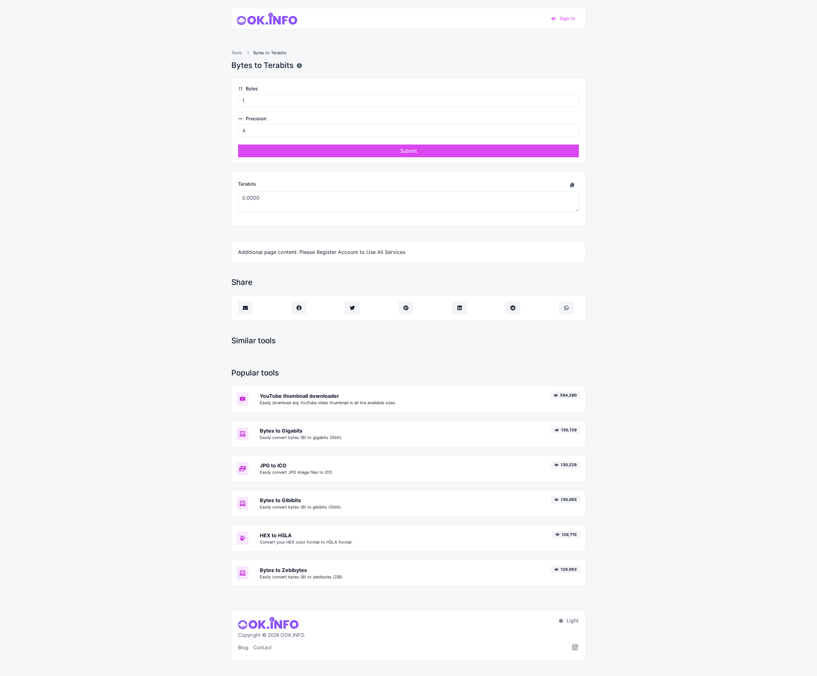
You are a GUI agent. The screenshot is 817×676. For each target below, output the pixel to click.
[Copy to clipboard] (572, 184)
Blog (243, 647)
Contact (262, 647)
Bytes (251, 88)
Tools (236, 52)
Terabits (247, 184)
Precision (255, 118)
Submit (408, 151)
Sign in (566, 18)
